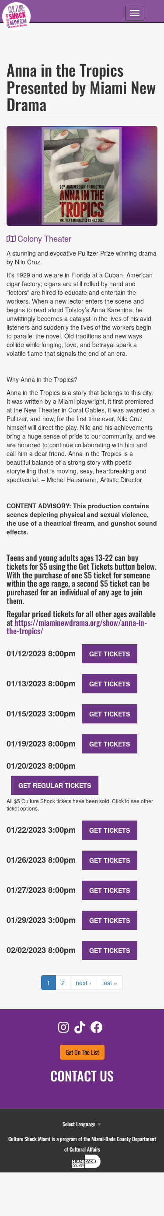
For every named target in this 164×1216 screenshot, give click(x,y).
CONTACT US (82, 1075)
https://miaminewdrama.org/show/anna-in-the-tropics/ (77, 627)
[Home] (16, 17)
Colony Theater (44, 238)
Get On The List (82, 1052)
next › (83, 982)
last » (109, 982)
